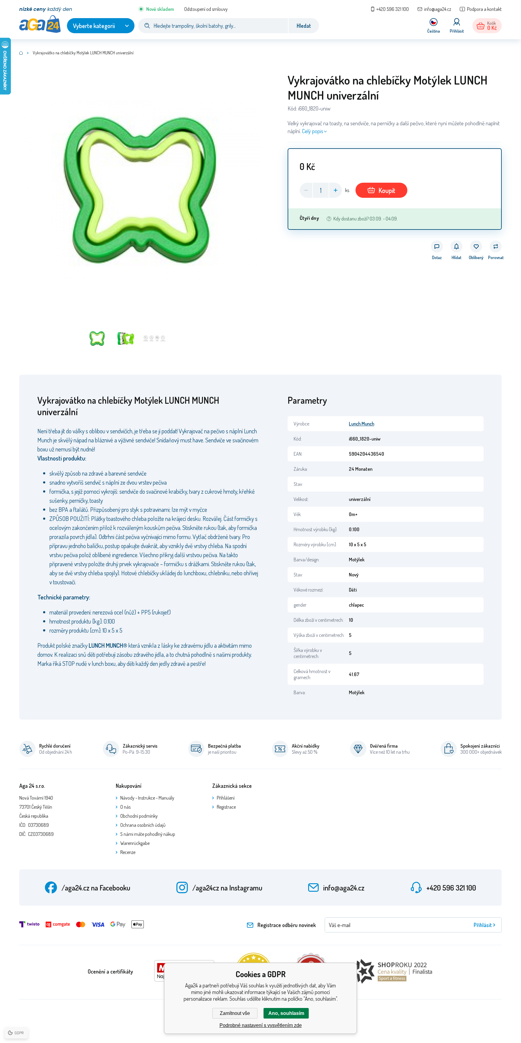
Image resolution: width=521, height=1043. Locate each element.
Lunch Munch (361, 424)
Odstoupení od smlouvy (206, 9)
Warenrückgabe (135, 843)
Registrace (226, 807)
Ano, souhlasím (286, 1013)
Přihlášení (226, 798)
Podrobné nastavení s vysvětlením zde (260, 1025)
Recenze (127, 852)
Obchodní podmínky (139, 816)
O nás (125, 807)
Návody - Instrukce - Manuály (147, 798)
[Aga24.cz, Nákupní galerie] (21, 53)
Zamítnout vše (235, 1013)
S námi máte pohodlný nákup (147, 834)
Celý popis (312, 131)
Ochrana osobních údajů (143, 825)
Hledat (304, 25)
